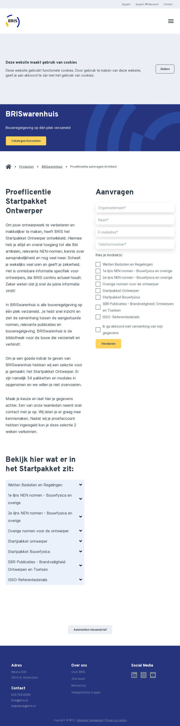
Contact (168, 4)
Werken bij (78, 685)
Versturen (108, 343)
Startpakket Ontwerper (121, 291)
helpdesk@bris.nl (23, 706)
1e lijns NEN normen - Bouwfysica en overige (137, 271)
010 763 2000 (20, 694)
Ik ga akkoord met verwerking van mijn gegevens (133, 329)
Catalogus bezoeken (26, 141)
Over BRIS (78, 672)
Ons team (78, 678)
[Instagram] (143, 675)
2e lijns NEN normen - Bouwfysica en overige (137, 277)
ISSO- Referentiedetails (121, 317)
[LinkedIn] (134, 675)
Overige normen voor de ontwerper (131, 284)
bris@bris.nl (19, 700)
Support (126, 4)
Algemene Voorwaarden (90, 720)
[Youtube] (153, 675)
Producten (26, 166)
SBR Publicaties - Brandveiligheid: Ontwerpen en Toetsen (138, 307)
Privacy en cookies (116, 720)
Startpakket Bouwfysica (121, 297)
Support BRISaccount (147, 4)
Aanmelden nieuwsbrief (90, 629)
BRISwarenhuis (52, 166)
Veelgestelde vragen (86, 692)
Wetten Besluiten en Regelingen (128, 264)
